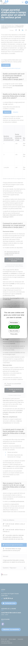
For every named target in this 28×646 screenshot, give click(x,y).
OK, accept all (14, 327)
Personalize (14, 322)
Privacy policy (14, 334)
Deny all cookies (14, 330)
